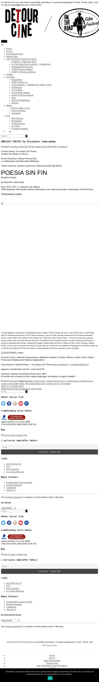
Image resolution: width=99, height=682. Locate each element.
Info (8, 115)
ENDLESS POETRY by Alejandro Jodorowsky (21, 388)
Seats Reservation (14, 54)
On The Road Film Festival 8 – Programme (31, 64)
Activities (10, 77)
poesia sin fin (53, 383)
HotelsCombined (13, 497)
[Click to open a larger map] (14, 435)
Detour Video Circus (20, 108)
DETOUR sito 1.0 (13, 464)
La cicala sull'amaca (15, 471)
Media (9, 105)
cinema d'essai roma (55, 381)
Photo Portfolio (18, 110)
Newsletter (16, 121)
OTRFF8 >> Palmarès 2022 (23, 61)
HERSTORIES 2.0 (19, 82)
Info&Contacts (18, 123)
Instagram (16, 113)
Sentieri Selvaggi (14, 485)
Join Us (9, 51)
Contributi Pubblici (19, 128)
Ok (50, 678)
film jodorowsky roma (35, 383)
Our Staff (15, 126)
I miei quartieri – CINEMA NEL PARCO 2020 (31, 85)
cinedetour (62, 146)
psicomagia (65, 383)
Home (9, 48)
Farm (13, 97)
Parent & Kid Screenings (22, 95)
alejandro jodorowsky (35, 381)
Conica (49, 645)
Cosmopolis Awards (20, 92)
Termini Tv (11, 490)
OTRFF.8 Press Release (22, 69)
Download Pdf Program (22, 66)
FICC (8, 466)
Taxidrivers (11, 487)
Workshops (16, 87)
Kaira (55, 645)
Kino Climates (12, 469)
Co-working (16, 90)
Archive (14, 103)
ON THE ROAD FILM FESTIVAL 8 (21, 59)
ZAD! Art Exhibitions (20, 100)
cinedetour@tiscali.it (79, 364)
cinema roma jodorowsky (12, 383)
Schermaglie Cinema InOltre (19, 482)
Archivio (14, 381)
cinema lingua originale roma (79, 381)
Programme (16, 79)
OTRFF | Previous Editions (23, 72)
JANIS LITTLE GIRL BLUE (12, 386)
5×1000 (9, 74)
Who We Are (17, 118)
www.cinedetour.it (60, 364)
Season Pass (12, 56)
